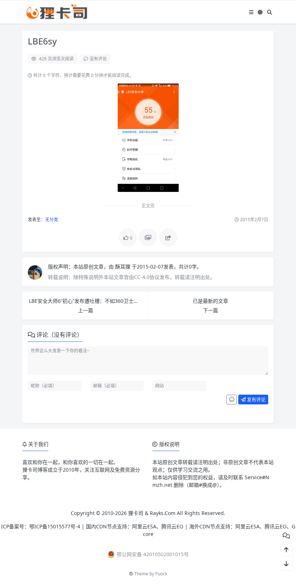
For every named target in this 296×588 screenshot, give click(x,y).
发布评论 (256, 399)
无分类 (51, 219)
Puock (161, 574)
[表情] (231, 400)
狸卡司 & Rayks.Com (151, 513)
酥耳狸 (123, 266)
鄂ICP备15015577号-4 (54, 526)
